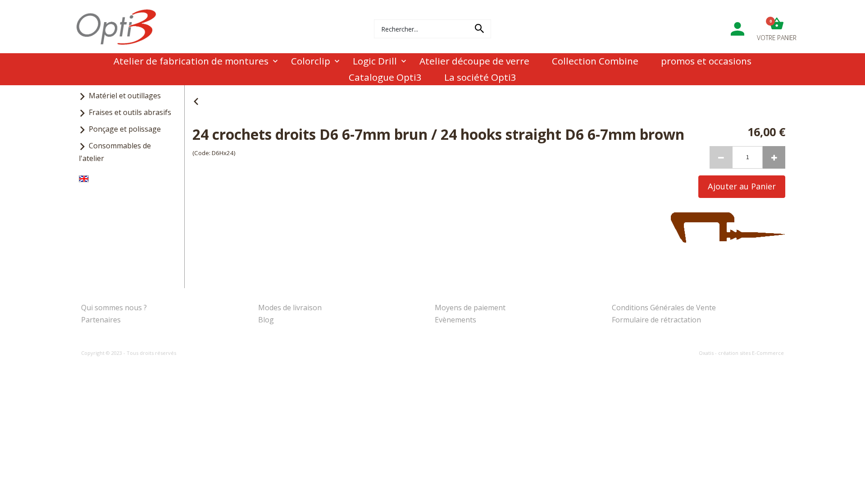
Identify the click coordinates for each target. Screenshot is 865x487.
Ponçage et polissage (125, 129)
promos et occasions (706, 61)
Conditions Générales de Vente (664, 307)
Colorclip (310, 61)
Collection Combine (595, 61)
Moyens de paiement (470, 307)
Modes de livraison (290, 307)
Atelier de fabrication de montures (191, 61)
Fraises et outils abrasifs (130, 112)
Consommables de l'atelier (115, 152)
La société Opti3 (480, 77)
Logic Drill (375, 61)
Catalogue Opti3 (385, 77)
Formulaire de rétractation (656, 320)
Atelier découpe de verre (474, 61)
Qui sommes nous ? (114, 307)
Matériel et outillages (125, 96)
